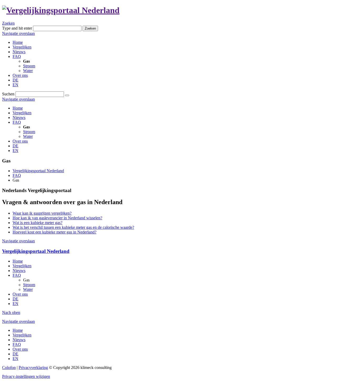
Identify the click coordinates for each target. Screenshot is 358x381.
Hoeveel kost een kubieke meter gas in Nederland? (54, 232)
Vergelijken (22, 113)
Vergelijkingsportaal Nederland (38, 170)
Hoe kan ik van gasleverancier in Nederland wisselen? (57, 218)
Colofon (9, 367)
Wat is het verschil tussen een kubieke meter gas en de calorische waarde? (73, 227)
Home (18, 108)
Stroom (29, 131)
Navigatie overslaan (18, 33)
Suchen (8, 94)
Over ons (20, 141)
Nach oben (11, 312)
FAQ (17, 122)
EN (15, 150)
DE (15, 146)
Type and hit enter (17, 28)
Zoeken (8, 23)
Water (28, 136)
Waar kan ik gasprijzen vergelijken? (42, 213)
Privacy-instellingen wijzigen (26, 376)
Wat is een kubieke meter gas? (37, 222)
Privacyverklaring (33, 367)
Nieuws (19, 117)
